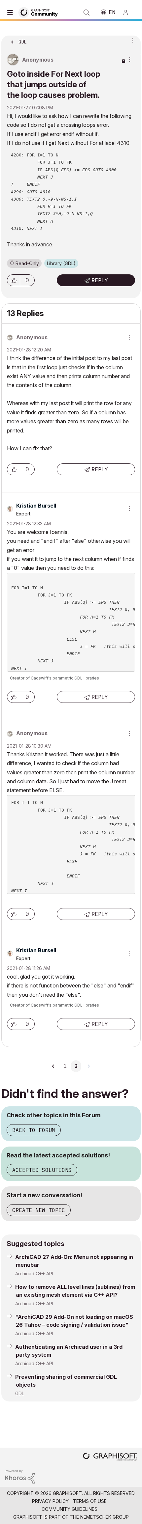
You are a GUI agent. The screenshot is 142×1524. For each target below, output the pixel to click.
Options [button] (131, 40)
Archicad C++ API (34, 1273)
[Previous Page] (53, 1066)
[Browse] (11, 12)
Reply (99, 280)
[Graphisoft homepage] (110, 1457)
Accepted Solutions (42, 1170)
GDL (19, 1393)
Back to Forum (33, 1130)
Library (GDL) (61, 263)
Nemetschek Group (104, 1517)
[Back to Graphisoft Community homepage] (40, 12)
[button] (13, 280)
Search (86, 12)
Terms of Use (90, 1501)
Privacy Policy (50, 1501)
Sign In (128, 12)
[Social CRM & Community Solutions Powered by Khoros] (20, 1476)
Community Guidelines (69, 1509)
